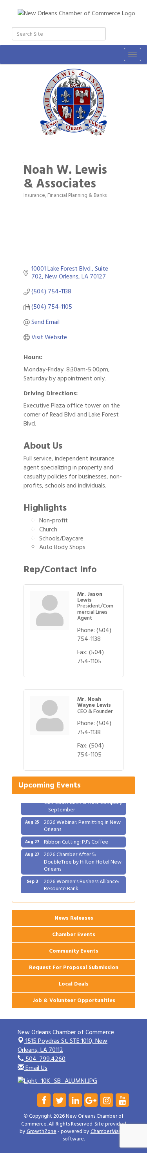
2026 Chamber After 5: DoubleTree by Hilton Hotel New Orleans (83, 858)
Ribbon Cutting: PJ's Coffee (76, 838)
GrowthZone (41, 1131)
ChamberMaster (109, 1131)
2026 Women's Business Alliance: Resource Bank (81, 882)
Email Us (35, 1068)
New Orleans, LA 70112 (62, 1045)
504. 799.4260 (44, 1059)
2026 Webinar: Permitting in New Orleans (82, 823)
